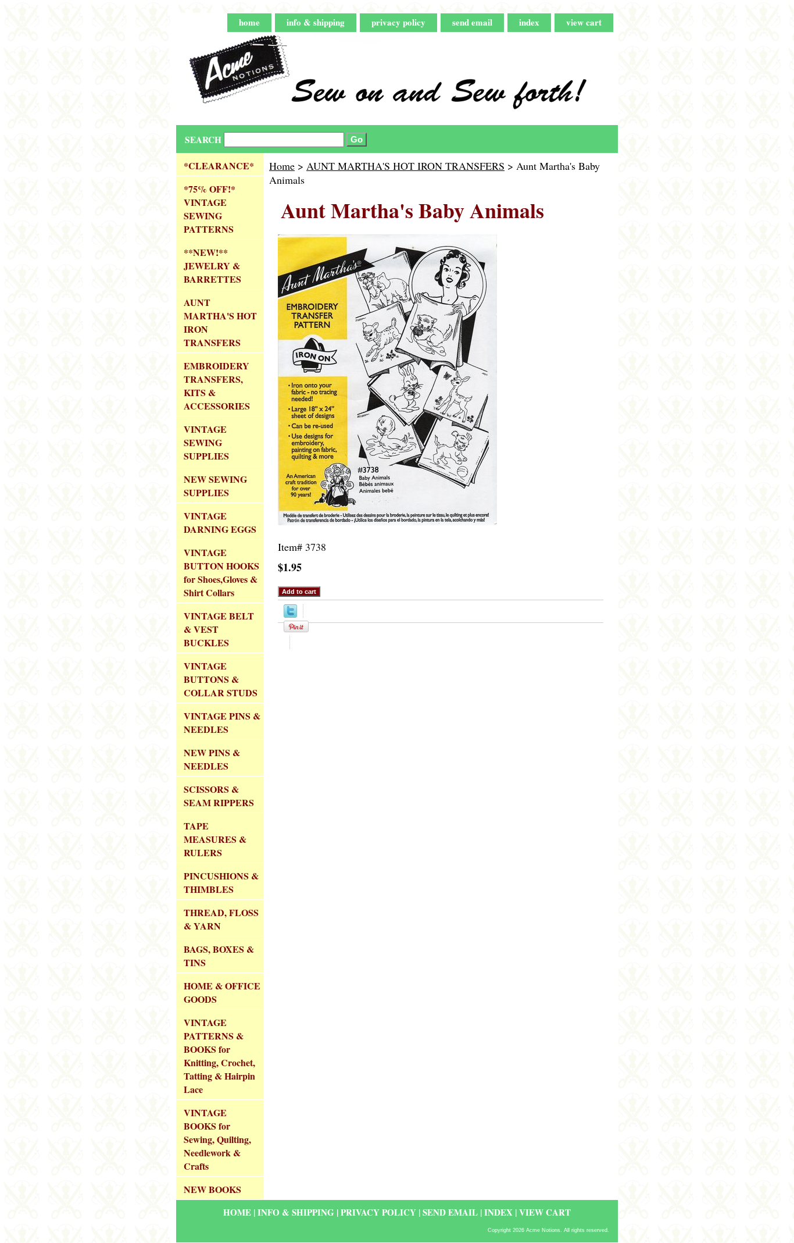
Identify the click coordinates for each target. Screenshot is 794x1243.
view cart (584, 22)
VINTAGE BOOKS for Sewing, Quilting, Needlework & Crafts (217, 1139)
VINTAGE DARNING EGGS (220, 522)
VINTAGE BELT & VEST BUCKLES (219, 629)
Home (282, 166)
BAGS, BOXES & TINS (219, 955)
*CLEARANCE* (219, 165)
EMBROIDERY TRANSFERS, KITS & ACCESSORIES (217, 385)
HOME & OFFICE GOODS (222, 992)
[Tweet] (290, 614)
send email (472, 22)
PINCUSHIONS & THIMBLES (221, 882)
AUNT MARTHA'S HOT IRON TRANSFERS (405, 166)
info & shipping (316, 22)
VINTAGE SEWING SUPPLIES (206, 442)
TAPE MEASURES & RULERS (215, 839)
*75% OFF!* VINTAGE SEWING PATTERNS (209, 209)
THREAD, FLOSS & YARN (221, 919)
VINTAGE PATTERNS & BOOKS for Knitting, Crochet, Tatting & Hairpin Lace (219, 1056)
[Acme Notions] (321, 79)
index (529, 22)
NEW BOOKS (212, 1189)
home (249, 22)
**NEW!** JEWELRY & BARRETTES (212, 265)
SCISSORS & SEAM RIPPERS (219, 795)
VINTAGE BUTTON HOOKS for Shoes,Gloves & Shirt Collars (221, 572)
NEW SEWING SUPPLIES (215, 485)
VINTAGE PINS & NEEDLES (222, 722)
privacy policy (398, 22)
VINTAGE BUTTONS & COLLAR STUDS (220, 679)
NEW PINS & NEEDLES (212, 759)
